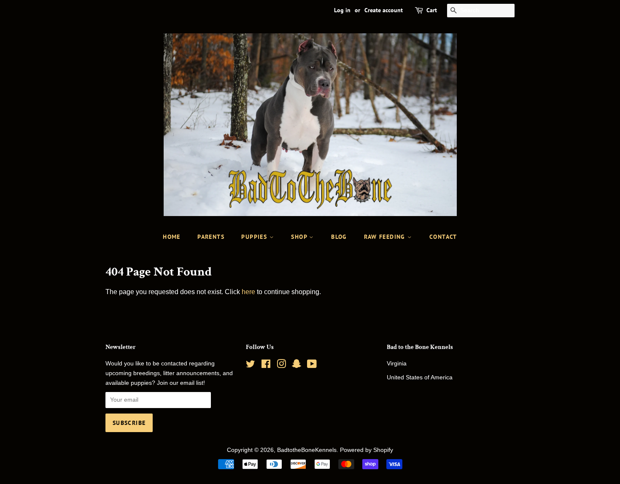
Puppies (255, 237)
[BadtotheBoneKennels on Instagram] (281, 365)
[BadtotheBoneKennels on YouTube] (312, 365)
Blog (339, 237)
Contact (443, 237)
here (248, 291)
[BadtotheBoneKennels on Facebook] (266, 365)
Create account (383, 10)
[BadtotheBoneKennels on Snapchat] (296, 365)
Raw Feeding (385, 237)
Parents (210, 237)
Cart (431, 10)
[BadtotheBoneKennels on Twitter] (250, 365)
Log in (342, 10)
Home (172, 237)
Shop (300, 237)
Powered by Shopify (366, 450)
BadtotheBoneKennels (307, 450)
